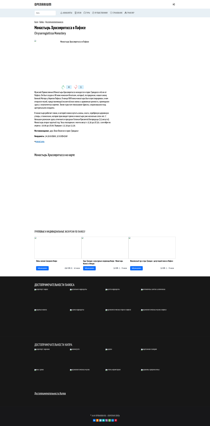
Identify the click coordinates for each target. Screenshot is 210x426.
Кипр (36, 22)
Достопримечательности (54, 22)
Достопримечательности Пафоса (54, 285)
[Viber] (106, 420)
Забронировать (42, 268)
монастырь (39, 141)
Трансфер (130, 13)
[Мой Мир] (112, 420)
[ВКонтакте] (94, 420)
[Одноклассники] (97, 420)
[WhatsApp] (109, 420)
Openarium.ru (101, 416)
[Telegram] (100, 420)
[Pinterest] (115, 420)
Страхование (117, 13)
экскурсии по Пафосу (75, 231)
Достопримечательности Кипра (50, 393)
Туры (88, 13)
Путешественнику (101, 13)
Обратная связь (114, 416)
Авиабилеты (67, 13)
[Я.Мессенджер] (103, 420)
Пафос (41, 22)
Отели (79, 13)
